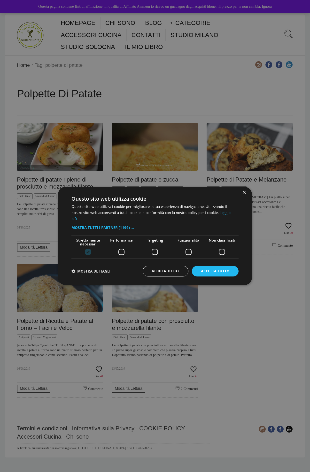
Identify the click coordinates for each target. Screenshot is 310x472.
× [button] (244, 192)
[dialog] (155, 236)
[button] (155, 227)
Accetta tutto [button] (215, 271)
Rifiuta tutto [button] (165, 271)
